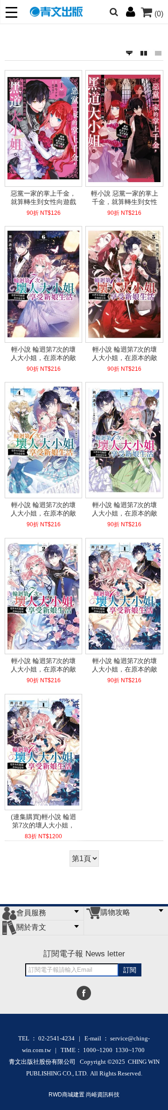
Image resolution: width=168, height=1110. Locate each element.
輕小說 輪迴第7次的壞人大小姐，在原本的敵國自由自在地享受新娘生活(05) (124, 353)
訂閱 (129, 970)
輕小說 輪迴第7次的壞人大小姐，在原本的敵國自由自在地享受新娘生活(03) (124, 509)
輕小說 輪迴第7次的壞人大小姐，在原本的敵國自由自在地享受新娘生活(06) (43, 353)
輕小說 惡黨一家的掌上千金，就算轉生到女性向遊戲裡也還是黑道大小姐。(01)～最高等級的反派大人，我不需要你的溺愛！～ (124, 197)
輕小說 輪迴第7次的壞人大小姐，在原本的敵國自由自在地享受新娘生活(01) (124, 665)
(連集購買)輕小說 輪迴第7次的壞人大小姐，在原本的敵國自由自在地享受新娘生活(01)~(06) (43, 821)
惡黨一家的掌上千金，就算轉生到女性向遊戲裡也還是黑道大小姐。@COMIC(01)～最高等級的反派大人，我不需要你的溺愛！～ (43, 197)
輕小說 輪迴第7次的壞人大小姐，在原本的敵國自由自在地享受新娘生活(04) (43, 509)
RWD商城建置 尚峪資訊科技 (84, 1094)
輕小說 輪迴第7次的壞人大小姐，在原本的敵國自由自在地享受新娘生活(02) (43, 665)
